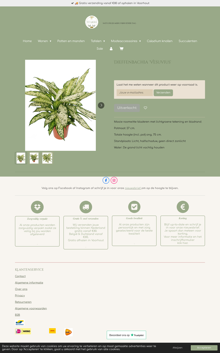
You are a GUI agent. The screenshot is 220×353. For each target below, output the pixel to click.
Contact (20, 276)
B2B (17, 315)
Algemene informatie (29, 282)
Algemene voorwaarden (31, 308)
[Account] (111, 49)
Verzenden (163, 92)
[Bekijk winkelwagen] (121, 49)
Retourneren (23, 302)
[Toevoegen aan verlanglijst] (145, 108)
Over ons (21, 289)
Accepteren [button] (204, 347)
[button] (21, 158)
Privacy (20, 295)
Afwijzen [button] (177, 347)
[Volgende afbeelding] (101, 105)
